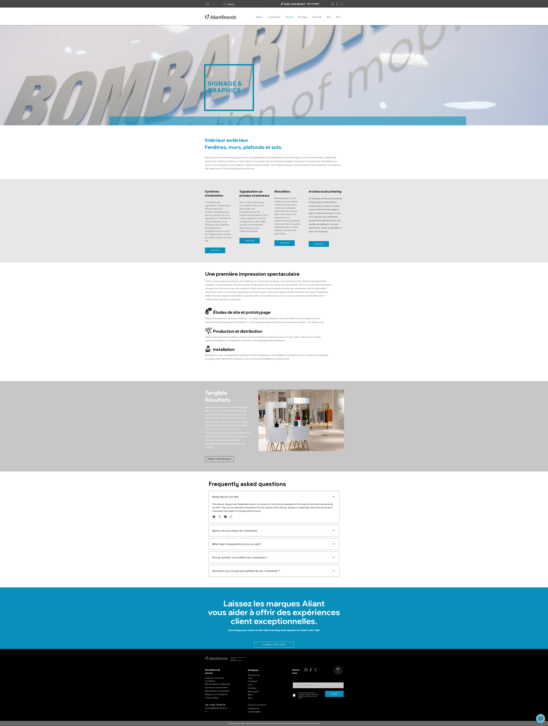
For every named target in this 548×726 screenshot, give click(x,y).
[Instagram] (332, 4)
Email (295, 680)
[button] (214, 516)
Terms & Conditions (257, 705)
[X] (341, 4)
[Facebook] (337, 4)
